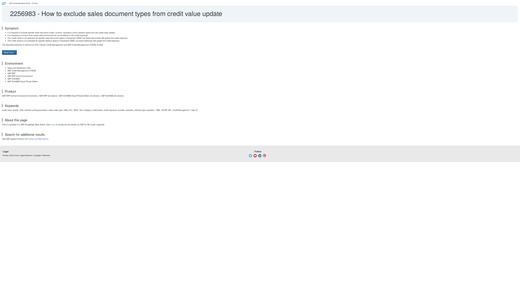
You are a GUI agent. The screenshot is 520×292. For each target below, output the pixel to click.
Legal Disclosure (26, 155)
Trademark (46, 155)
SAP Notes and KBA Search (36, 138)
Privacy (5, 155)
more (53, 124)
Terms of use (14, 155)
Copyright (37, 155)
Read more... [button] (9, 52)
